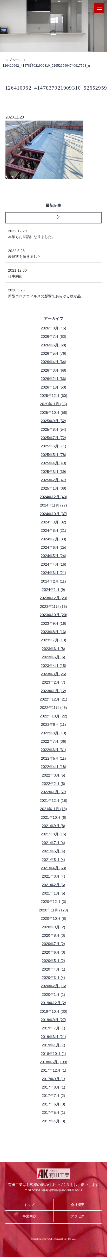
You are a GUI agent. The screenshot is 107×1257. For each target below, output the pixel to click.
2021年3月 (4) (53, 876)
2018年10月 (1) (53, 1054)
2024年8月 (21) (53, 530)
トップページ (12, 60)
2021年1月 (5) (53, 893)
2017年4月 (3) (53, 1121)
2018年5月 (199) (53, 1062)
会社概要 (77, 1205)
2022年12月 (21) (53, 699)
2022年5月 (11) (53, 758)
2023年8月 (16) (53, 632)
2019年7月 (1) (53, 1028)
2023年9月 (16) (53, 623)
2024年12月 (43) (53, 497)
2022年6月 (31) (53, 750)
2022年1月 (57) (53, 792)
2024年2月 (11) (53, 581)
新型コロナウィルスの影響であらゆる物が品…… (48, 293)
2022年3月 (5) (53, 775)
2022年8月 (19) (53, 733)
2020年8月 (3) (53, 935)
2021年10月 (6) (53, 817)
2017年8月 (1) (53, 1087)
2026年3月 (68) (53, 370)
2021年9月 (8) (53, 826)
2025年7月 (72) (53, 438)
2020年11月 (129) (53, 910)
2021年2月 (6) (53, 885)
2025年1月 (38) (53, 488)
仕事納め (17, 273)
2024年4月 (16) (53, 564)
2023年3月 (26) (53, 674)
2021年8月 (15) (53, 834)
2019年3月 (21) (53, 1037)
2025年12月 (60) (53, 395)
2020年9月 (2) (53, 927)
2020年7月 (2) (53, 944)
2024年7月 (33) (53, 539)
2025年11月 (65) (53, 404)
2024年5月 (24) (53, 556)
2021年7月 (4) (53, 843)
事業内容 (29, 1216)
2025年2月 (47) (53, 480)
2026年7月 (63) (53, 336)
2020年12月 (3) (53, 901)
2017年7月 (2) (53, 1095)
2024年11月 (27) (53, 505)
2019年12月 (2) (53, 1003)
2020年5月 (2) (53, 961)
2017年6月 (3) (53, 1104)
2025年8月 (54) (53, 429)
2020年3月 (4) (53, 977)
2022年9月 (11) (53, 724)
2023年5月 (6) (53, 657)
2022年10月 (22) (53, 716)
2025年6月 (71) (53, 446)
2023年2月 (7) (53, 682)
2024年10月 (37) (53, 514)
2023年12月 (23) (53, 598)
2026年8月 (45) (53, 328)
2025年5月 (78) (53, 455)
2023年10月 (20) (53, 615)
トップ (29, 1205)
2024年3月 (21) (53, 573)
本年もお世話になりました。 (31, 234)
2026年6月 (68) (53, 345)
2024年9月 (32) (53, 522)
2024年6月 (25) (53, 547)
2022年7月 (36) (53, 741)
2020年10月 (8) (53, 918)
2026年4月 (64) (53, 362)
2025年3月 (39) (53, 472)
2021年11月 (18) (53, 809)
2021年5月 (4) (53, 860)
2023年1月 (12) (53, 691)
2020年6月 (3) (53, 952)
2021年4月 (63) (53, 868)
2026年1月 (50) (53, 387)
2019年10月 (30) (53, 1011)
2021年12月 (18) (53, 800)
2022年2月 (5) (53, 783)
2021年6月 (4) (53, 851)
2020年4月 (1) (53, 969)
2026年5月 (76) (53, 353)
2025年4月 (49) (53, 463)
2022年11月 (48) (53, 707)
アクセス (77, 1216)
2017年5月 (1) (53, 1112)
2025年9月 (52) (53, 421)
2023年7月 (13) (53, 640)
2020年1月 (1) (53, 994)
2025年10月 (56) (53, 412)
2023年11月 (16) (53, 606)
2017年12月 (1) (53, 1070)
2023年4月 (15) (53, 666)
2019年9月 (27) (53, 1020)
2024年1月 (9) (53, 589)
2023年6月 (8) (53, 649)
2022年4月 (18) (53, 767)
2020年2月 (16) (53, 986)
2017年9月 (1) (53, 1079)
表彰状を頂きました (24, 254)
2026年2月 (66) (53, 379)
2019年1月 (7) (53, 1045)
